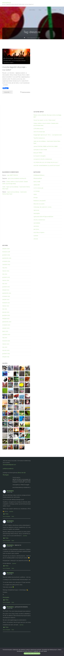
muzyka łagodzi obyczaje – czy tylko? (14, 68)
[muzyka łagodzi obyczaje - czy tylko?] (16, 56)
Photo (6, 514)
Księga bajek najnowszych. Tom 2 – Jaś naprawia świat (48, 134)
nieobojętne (37, 213)
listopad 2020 (5, 318)
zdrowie (36, 238)
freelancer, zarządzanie (40, 200)
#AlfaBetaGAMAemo (39, 175)
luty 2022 (4, 283)
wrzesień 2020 (6, 325)
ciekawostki (8, 60)
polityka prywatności (8, 468)
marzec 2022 (5, 280)
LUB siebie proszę (38, 128)
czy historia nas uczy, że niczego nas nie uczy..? (46, 162)
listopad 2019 (5, 356)
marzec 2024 (5, 270)
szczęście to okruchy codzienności (43, 159)
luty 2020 (4, 347)
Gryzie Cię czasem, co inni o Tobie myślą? (44, 120)
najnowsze (36, 210)
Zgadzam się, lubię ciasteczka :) (32, 653)
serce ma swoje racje (39, 131)
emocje (23, 60)
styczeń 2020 (5, 350)
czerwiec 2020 (6, 334)
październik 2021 (6, 293)
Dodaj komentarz (26, 92)
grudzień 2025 (6, 255)
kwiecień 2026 (6, 251)
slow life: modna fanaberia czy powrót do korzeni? (47, 165)
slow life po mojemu (8, 62)
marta (3, 186)
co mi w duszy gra (16, 60)
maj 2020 (4, 337)
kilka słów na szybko (39, 203)
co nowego (37, 191)
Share (13, 516)
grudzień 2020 (6, 315)
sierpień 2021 (5, 299)
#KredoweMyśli (38, 178)
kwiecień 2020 (6, 340)
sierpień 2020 (6, 328)
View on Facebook (6, 516)
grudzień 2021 (6, 286)
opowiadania (37, 223)
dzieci (35, 194)
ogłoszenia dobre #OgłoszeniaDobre (43, 216)
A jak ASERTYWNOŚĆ (12, 175)
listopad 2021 (5, 290)
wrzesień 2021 (6, 296)
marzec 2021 (5, 305)
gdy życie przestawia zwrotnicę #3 (17, 178)
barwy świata (37, 181)
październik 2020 (6, 321)
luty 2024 (4, 274)
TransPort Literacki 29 (39, 138)
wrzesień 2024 (6, 261)
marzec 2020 (5, 344)
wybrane (36, 235)
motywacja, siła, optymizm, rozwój (42, 207)
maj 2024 (4, 267)
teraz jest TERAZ (38, 152)
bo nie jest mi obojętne (40, 156)
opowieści (36, 226)
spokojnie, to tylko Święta (40, 149)
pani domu (36, 229)
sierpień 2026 (6, 248)
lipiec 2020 (5, 331)
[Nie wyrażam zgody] (62, 652)
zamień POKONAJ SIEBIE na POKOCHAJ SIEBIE (46, 146)
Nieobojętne (6, 474)
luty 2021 (4, 309)
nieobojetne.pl (6, 2)
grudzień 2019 (6, 353)
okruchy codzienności (39, 219)
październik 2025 (6, 258)
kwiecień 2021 (6, 302)
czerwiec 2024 (6, 264)
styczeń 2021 (5, 312)
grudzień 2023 (6, 277)
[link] (60, 10)
